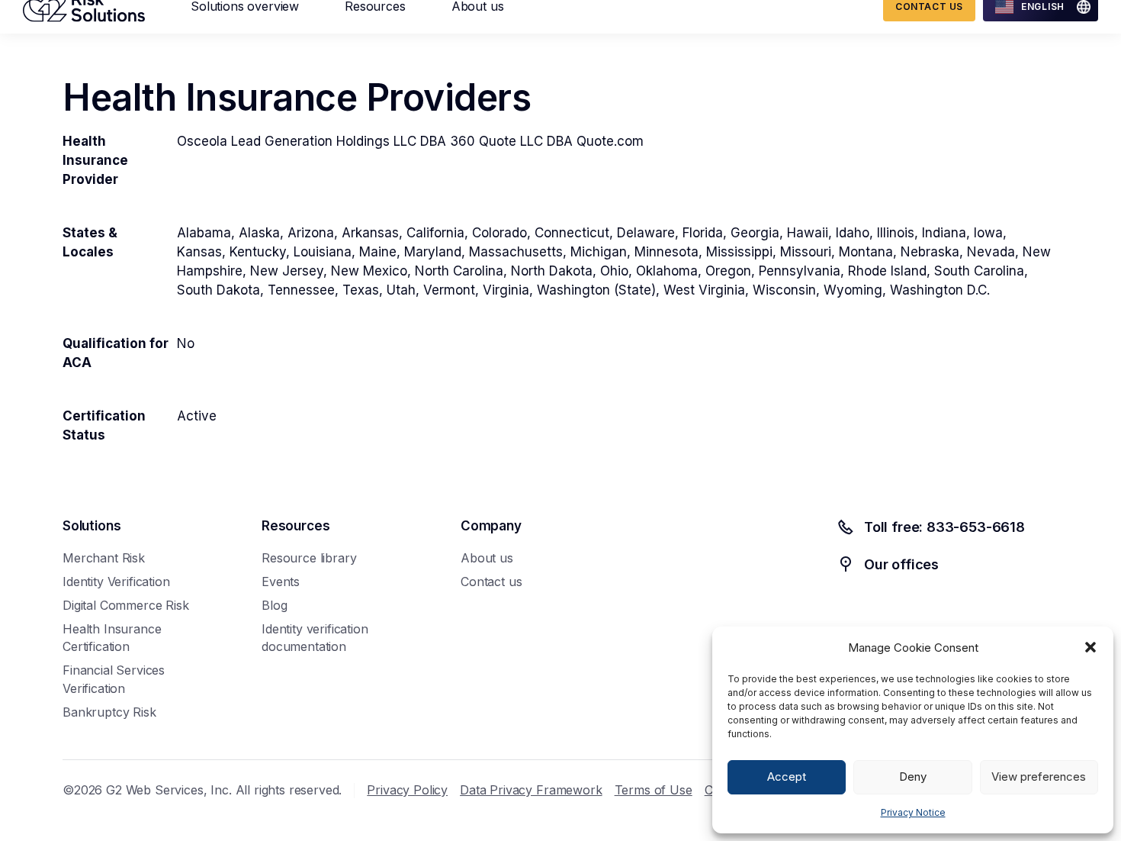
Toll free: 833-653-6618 (944, 527)
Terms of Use (653, 790)
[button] (1090, 647)
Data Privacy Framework (531, 790)
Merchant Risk (104, 558)
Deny (913, 776)
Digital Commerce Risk (126, 605)
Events (281, 581)
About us (487, 558)
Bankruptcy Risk (109, 712)
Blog (274, 605)
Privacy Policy (407, 790)
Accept (786, 776)
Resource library (309, 558)
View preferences (1038, 776)
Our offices (901, 564)
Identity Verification (116, 581)
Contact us (491, 581)
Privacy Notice (913, 812)
